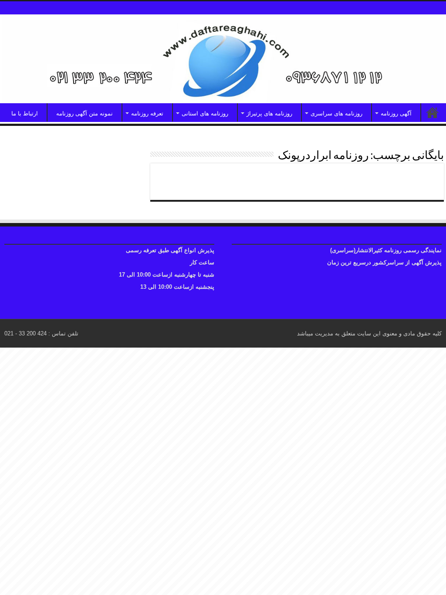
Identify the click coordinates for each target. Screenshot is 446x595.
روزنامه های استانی (205, 113)
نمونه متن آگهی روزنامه (84, 113)
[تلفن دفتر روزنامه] (223, 59)
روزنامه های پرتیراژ (269, 113)
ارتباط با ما (24, 113)
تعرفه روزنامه (147, 113)
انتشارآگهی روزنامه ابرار (389, 178)
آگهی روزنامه (396, 113)
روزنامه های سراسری (336, 113)
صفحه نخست (432, 112)
